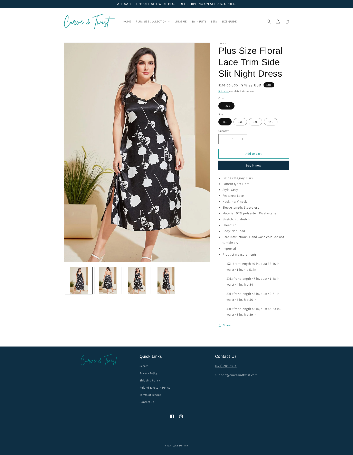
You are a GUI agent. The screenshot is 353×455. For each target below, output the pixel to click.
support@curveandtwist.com (236, 375)
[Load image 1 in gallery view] (78, 280)
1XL (225, 122)
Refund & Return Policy (155, 387)
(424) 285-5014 (226, 366)
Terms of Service (150, 395)
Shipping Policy (150, 380)
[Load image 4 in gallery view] (166, 280)
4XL (270, 122)
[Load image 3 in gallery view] (137, 280)
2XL (240, 122)
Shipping (223, 91)
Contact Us (147, 402)
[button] (152, 21)
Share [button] (227, 325)
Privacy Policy (148, 373)
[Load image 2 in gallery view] (108, 280)
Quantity (223, 131)
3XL (255, 122)
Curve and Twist (180, 445)
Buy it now (253, 165)
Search (144, 366)
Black (226, 106)
